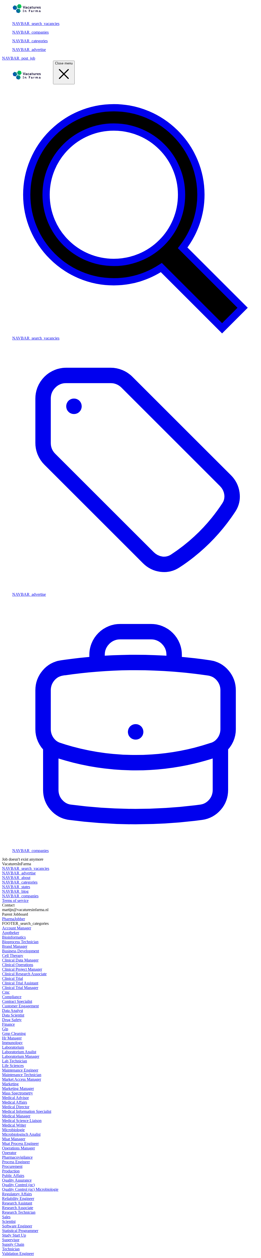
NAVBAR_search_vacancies (35, 23)
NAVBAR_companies (30, 32)
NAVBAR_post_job (18, 58)
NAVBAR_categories (30, 41)
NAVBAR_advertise (29, 49)
